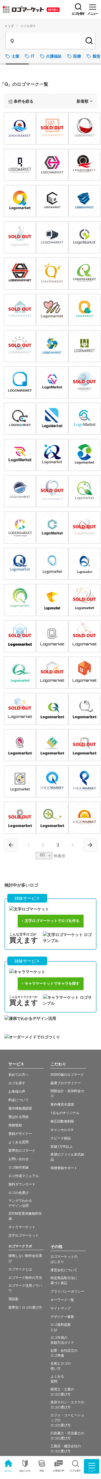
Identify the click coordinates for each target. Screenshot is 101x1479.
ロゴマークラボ (20, 1245)
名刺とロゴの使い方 (60, 1365)
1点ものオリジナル (64, 1112)
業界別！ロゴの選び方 (25, 1307)
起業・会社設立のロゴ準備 (63, 1353)
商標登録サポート (63, 1167)
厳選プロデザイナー (65, 1082)
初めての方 (25, 1470)
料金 (42, 1470)
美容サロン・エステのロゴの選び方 (67, 1404)
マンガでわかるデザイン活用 (20, 1203)
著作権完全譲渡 (62, 1104)
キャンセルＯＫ (62, 1129)
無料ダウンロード (21, 1184)
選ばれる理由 (18, 1116)
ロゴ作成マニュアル (23, 1175)
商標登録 (15, 1124)
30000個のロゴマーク (67, 1074)
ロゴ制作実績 (18, 1167)
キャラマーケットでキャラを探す (52, 983)
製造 (96, 56)
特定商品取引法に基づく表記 (63, 1280)
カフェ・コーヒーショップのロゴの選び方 (67, 1419)
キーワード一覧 (62, 1299)
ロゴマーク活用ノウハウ (25, 1288)
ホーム (8, 1470)
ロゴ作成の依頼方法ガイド (62, 1340)
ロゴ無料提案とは (60, 1327)
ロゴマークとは (20, 1268)
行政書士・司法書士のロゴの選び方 (67, 1435)
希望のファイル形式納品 (67, 1157)
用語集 (13, 1298)
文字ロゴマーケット (23, 1235)
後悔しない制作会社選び (25, 1258)
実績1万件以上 (61, 1146)
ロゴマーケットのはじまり (63, 1259)
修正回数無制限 (62, 1121)
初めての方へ (18, 1074)
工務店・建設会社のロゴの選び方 (65, 1448)
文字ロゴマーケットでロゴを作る (52, 921)
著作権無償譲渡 (20, 1108)
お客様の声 (58, 1470)
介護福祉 (54, 56)
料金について (18, 1099)
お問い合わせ (18, 1158)
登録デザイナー (20, 1133)
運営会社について (63, 1269)
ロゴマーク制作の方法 (25, 1277)
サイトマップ (60, 1308)
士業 (15, 56)
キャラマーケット (21, 1226)
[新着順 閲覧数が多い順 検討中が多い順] (73, 101)
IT (33, 56)
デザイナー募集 (62, 1316)
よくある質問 (18, 1141)
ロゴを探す (16, 1082)
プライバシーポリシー (67, 1291)
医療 (77, 56)
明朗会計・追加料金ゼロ (67, 1093)
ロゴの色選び (18, 1192)
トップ (9, 25)
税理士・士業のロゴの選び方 (62, 1391)
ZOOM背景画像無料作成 (25, 1216)
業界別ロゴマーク (21, 1150)
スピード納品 (60, 1137)
